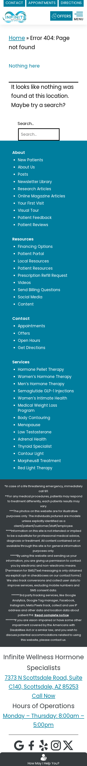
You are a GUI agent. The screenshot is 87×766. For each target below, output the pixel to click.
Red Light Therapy (35, 468)
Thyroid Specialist (35, 446)
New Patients (30, 160)
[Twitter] (68, 745)
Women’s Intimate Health (42, 398)
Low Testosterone (35, 432)
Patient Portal (31, 253)
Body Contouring (34, 417)
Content (26, 304)
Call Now (43, 696)
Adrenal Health (32, 439)
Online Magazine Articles (41, 196)
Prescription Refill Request (42, 275)
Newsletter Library (35, 181)
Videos (24, 282)
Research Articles (34, 189)
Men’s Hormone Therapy (41, 383)
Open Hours (29, 340)
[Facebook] (31, 745)
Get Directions (31, 347)
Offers (24, 333)
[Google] (19, 745)
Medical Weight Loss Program (37, 408)
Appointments (31, 326)
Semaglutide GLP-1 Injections (46, 391)
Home (17, 38)
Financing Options (35, 246)
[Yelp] (43, 745)
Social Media (30, 297)
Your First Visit (31, 203)
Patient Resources (35, 268)
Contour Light (31, 453)
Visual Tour (28, 210)
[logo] (14, 12)
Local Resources (33, 261)
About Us (26, 167)
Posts (23, 174)
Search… (26, 123)
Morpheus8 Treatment (39, 460)
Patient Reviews (33, 224)
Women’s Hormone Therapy (45, 376)
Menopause (29, 425)
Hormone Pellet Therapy (41, 369)
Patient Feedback (35, 217)
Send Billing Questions (39, 289)
